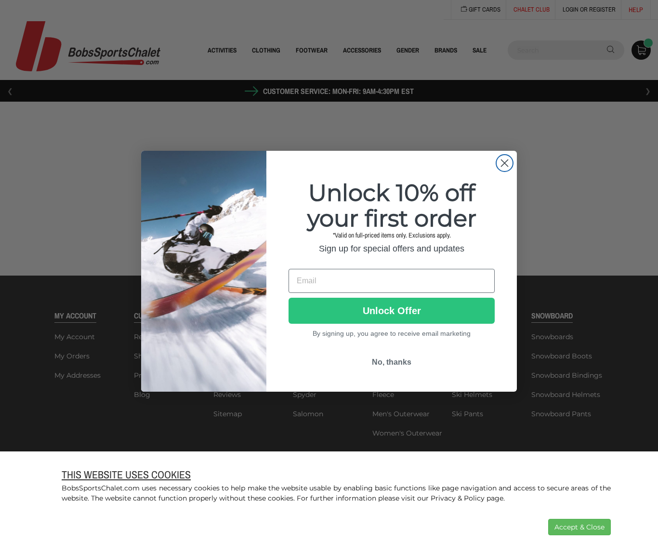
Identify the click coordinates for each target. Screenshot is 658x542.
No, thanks (391, 362)
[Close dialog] (504, 163)
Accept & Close (579, 527)
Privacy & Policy (458, 498)
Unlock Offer (392, 310)
